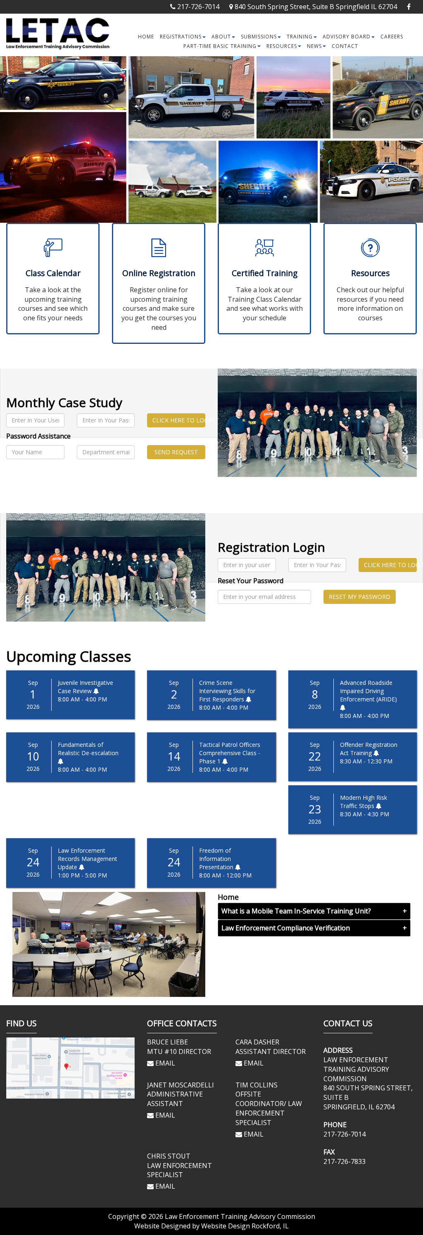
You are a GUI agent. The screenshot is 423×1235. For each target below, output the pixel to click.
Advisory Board (347, 36)
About (221, 36)
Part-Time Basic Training (220, 46)
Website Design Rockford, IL (245, 1225)
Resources (281, 46)
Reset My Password (359, 597)
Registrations (181, 36)
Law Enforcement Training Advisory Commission (240, 1216)
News (314, 46)
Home (146, 36)
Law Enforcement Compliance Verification (285, 927)
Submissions (259, 36)
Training (300, 36)
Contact (345, 46)
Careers (391, 36)
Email (164, 1063)
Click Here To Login (178, 420)
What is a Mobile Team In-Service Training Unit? (296, 911)
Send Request (176, 452)
